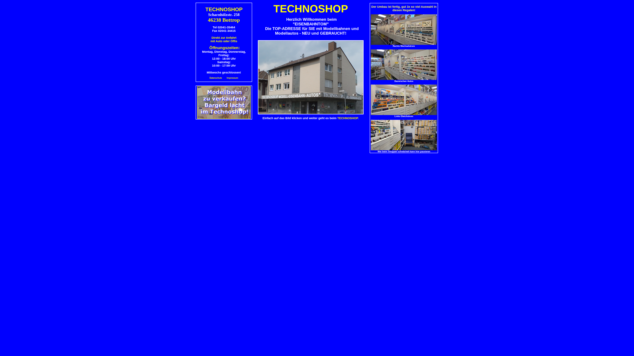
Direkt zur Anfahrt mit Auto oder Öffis (224, 39)
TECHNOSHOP (347, 118)
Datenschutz (216, 78)
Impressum (232, 78)
